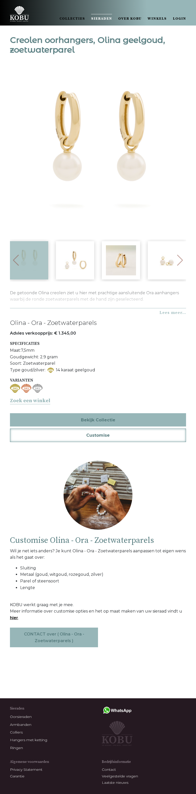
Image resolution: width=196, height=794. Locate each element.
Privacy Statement (26, 769)
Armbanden (20, 724)
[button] (180, 260)
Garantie (17, 776)
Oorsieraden (21, 716)
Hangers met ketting (28, 740)
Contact (109, 769)
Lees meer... (173, 312)
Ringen (16, 748)
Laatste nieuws (115, 782)
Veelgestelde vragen (120, 776)
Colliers (16, 732)
